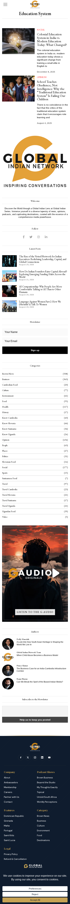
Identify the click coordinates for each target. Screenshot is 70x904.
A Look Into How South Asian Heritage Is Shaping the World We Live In (40, 643)
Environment (8, 395)
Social (41, 29)
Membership (10, 787)
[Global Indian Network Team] (8, 657)
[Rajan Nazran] (8, 683)
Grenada (8, 820)
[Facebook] (23, 237)
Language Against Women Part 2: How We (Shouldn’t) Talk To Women (40, 303)
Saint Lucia (9, 840)
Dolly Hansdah (23, 639)
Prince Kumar (22, 665)
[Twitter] (31, 237)
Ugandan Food (8, 511)
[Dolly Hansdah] (8, 644)
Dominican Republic (14, 816)
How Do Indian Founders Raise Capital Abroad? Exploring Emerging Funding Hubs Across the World (43, 274)
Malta (7, 825)
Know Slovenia (8, 423)
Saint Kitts (9, 835)
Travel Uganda (8, 505)
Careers (8, 792)
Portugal (8, 830)
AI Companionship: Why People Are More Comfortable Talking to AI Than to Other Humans (40, 289)
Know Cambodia (9, 417)
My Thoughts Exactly (47, 787)
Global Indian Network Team (29, 652)
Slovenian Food (9, 461)
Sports (4, 472)
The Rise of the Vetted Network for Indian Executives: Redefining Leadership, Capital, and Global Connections (42, 259)
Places (4, 450)
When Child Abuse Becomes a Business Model (37, 655)
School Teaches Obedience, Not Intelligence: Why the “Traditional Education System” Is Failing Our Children (51, 90)
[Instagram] (38, 237)
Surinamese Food (9, 478)
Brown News (8, 373)
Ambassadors (11, 782)
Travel (4, 483)
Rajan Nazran (22, 678)
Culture (5, 390)
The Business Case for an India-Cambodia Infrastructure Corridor (41, 669)
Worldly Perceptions (47, 802)
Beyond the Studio (46, 782)
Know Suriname (9, 428)
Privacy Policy (11, 854)
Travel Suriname (9, 500)
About (7, 777)
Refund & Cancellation (15, 859)
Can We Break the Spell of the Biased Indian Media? (40, 682)
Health (5, 406)
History (5, 412)
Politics (5, 456)
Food (4, 401)
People (5, 445)
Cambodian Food (10, 384)
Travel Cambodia (9, 489)
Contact (8, 802)
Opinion (41, 77)
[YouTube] (49, 757)
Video (4, 516)
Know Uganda (8, 434)
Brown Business (45, 777)
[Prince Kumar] (8, 670)
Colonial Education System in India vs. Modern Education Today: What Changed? (52, 39)
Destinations (43, 840)
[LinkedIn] (46, 237)
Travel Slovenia (8, 494)
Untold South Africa (47, 797)
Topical (40, 792)
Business (5, 379)
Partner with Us (11, 797)
